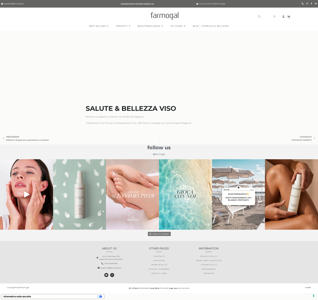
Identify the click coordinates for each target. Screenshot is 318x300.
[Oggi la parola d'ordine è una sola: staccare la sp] (238, 194)
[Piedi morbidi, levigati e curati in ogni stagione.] (132, 194)
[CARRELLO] (289, 17)
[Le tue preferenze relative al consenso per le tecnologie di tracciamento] (313, 295)
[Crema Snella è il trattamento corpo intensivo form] (291, 194)
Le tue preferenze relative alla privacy (65, 296)
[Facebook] (106, 275)
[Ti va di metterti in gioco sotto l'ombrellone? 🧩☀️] (185, 194)
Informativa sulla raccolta (17, 296)
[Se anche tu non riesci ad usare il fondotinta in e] (26, 194)
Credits (308, 287)
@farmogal (159, 154)
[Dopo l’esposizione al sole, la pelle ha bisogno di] (79, 194)
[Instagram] (112, 275)
